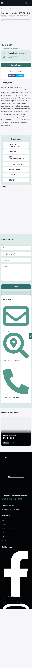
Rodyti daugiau (6, 126)
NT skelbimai (13, 9)
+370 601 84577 (12, 499)
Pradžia (3, 9)
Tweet (21, 75)
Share (13, 75)
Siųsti (16, 287)
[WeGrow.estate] (6, 3)
